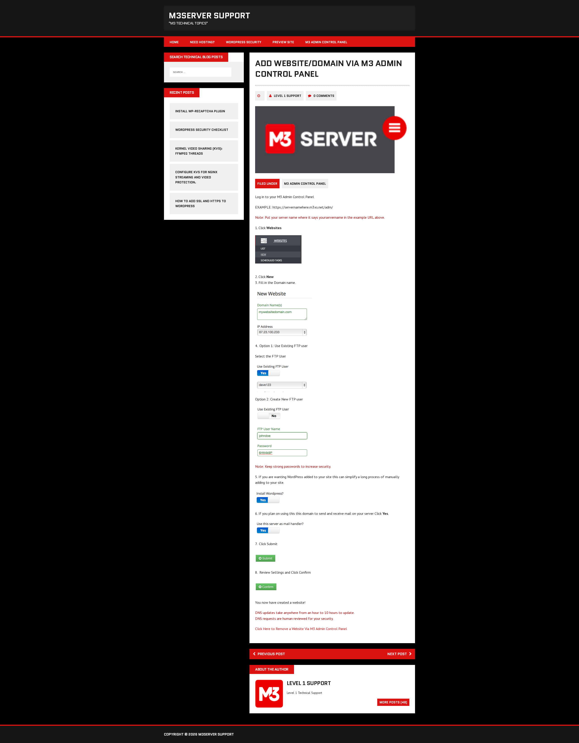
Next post (397, 654)
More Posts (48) (393, 702)
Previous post (271, 654)
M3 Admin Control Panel (326, 42)
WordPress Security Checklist (201, 129)
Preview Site (283, 42)
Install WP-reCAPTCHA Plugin (200, 111)
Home (174, 42)
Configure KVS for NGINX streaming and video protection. (196, 177)
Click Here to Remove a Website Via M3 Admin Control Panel (301, 628)
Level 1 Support (287, 95)
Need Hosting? (202, 42)
